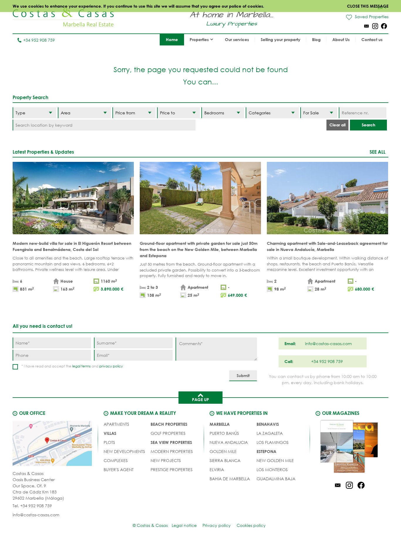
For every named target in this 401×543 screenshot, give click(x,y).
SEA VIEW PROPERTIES (171, 442)
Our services (237, 39)
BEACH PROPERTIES (169, 424)
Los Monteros (272, 469)
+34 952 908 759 (39, 40)
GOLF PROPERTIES (168, 433)
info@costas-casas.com (36, 514)
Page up (200, 399)
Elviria (217, 469)
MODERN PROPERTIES (172, 451)
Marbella (220, 424)
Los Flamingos (273, 442)
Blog (316, 39)
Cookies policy (251, 525)
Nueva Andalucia (229, 442)
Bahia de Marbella (230, 478)
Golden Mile (223, 451)
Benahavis (268, 424)
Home (172, 39)
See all (377, 152)
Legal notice (184, 525)
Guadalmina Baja (276, 478)
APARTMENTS (116, 424)
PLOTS (109, 442)
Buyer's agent (119, 469)
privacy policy (111, 366)
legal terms (81, 366)
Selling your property (280, 39)
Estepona (266, 451)
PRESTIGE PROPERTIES (172, 469)
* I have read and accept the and (72, 366)
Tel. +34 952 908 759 (32, 505)
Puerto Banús (224, 433)
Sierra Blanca (225, 460)
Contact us (372, 39)
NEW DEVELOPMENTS (124, 451)
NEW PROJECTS (166, 460)
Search (368, 124)
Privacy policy (217, 525)
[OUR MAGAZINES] (349, 447)
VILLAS (110, 433)
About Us (341, 39)
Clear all (337, 124)
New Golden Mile (275, 460)
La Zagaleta (270, 433)
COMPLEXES (116, 460)
